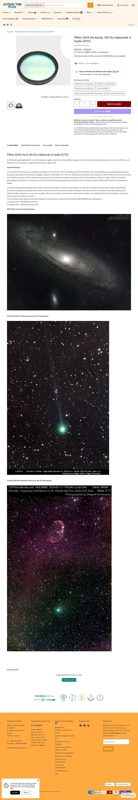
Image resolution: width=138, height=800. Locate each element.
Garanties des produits (63, 756)
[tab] (12, 145)
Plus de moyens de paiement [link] (102, 116)
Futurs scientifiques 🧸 (10, 19)
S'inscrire (108, 749)
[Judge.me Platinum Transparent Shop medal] (72, 697)
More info (106, 74)
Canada (122, 784)
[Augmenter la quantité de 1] (93, 104)
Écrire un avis (69, 680)
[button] (123, 5)
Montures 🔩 (44, 12)
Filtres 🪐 (90, 12)
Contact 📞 (76, 19)
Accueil (10, 32)
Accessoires (57, 12)
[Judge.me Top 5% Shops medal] (90, 697)
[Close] (38, 780)
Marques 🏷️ (7, 12)
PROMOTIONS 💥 (47, 19)
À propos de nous (61, 771)
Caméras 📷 (32, 12)
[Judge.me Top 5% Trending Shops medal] (99, 697)
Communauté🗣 (62, 19)
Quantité (77, 99)
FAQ (56, 774)
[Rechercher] (90, 5)
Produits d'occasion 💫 (29, 19)
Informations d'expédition (64, 753)
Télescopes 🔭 (19, 12)
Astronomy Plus (83, 45)
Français (131, 25)
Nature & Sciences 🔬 (104, 12)
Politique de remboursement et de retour (63, 730)
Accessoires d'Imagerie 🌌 (74, 12)
